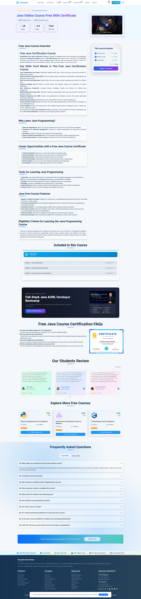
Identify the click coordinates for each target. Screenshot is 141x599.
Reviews (73, 588)
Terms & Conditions (50, 579)
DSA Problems (21, 585)
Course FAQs (65, 455)
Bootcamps (21, 575)
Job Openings (75, 583)
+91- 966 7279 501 (103, 584)
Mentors (73, 585)
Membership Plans (76, 575)
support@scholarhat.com (105, 586)
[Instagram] (112, 589)
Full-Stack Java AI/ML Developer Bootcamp (97, 563)
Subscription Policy (50, 585)
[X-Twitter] (108, 589)
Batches (59, 2)
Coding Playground (76, 579)
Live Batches (74, 587)
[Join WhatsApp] (117, 589)
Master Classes (75, 577)
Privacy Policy (48, 581)
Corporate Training (23, 579)
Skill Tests (74, 581)
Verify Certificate (49, 587)
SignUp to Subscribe (106, 68)
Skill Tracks (21, 577)
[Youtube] (115, 589)
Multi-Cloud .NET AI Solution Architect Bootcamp (59, 566)
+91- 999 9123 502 (103, 577)
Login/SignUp (116, 2)
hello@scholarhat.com (104, 579)
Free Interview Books (23, 583)
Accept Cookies (103, 594)
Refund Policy (48, 583)
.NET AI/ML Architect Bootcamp (26, 563)
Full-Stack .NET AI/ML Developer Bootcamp (72, 563)
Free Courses (21, 581)
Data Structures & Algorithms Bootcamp (48, 563)
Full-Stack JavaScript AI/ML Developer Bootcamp (31, 566)
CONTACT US (92, 539)
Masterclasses (67, 2)
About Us (47, 575)
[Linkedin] (110, 589)
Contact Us (48, 577)
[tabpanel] (106, 60)
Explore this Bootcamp (34, 311)
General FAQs (76, 456)
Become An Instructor (51, 588)
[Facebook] (106, 589)
